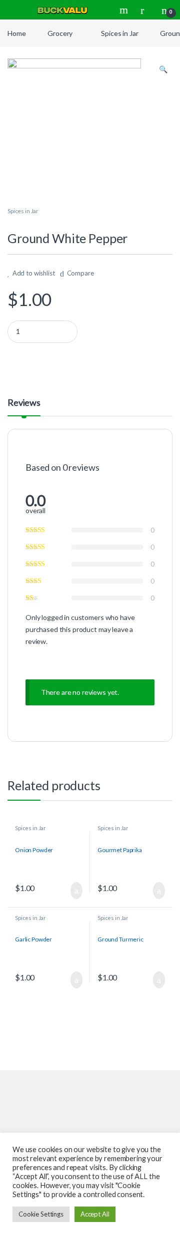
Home (17, 33)
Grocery (60, 33)
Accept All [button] (95, 1214)
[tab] (24, 407)
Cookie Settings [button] (41, 1214)
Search (125, 9)
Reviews (24, 403)
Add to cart (76, 890)
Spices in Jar (119, 33)
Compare (80, 273)
